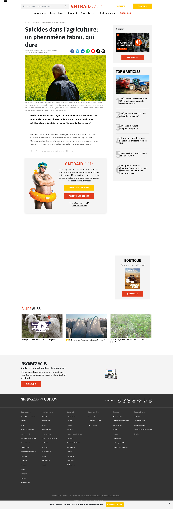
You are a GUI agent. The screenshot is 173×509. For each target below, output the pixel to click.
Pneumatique (25, 482)
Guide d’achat (88, 13)
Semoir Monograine (27, 429)
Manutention (25, 447)
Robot (23, 469)
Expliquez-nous (114, 505)
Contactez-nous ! (139, 421)
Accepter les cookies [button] (79, 196)
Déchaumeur (71, 465)
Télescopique (46, 421)
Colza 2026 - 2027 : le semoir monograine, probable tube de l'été (133, 141)
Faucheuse (70, 460)
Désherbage (46, 460)
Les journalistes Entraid (120, 447)
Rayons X (72, 13)
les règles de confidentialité (92, 496)
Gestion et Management (42, 22)
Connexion (120, 6)
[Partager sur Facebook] (72, 51)
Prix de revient (92, 425)
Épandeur (24, 460)
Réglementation (107, 13)
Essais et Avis (56, 13)
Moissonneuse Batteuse (28, 452)
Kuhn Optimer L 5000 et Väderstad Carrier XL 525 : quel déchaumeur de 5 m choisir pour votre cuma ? (133, 169)
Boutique (137, 416)
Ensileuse (24, 456)
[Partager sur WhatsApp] (88, 51)
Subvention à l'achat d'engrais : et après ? (128, 127)
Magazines (125, 13)
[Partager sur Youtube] (93, 51)
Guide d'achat (93, 412)
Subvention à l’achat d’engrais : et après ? (87, 340)
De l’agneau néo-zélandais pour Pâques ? (39, 340)
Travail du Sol (25, 434)
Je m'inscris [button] (30, 384)
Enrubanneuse (72, 416)
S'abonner (143, 6)
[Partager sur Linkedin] (83, 51)
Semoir (23, 425)
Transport (24, 474)
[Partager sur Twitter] (77, 51)
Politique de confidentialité (143, 429)
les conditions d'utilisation (111, 496)
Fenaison (24, 465)
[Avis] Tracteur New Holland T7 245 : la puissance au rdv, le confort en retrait (133, 101)
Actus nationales (60, 22)
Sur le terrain (117, 425)
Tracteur (23, 421)
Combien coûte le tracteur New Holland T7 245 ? (133, 154)
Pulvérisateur (25, 443)
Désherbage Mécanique (28, 438)
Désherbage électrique (28, 416)
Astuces (115, 434)
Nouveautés (40, 13)
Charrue (69, 421)
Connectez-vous (79, 205)
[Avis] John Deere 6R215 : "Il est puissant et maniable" (133, 114)
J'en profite (132, 57)
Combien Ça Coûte (94, 421)
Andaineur (70, 456)
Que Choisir (92, 416)
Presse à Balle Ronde (73, 443)
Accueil (27, 22)
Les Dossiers (117, 438)
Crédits (136, 434)
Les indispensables (119, 443)
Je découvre (132, 294)
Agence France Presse (32, 50)
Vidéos (115, 429)
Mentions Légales (139, 425)
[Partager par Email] (103, 51)
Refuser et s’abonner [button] (79, 188)
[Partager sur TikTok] (98, 51)
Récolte (23, 478)
